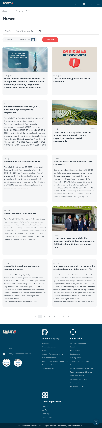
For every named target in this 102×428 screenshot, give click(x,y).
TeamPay (45, 414)
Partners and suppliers (78, 379)
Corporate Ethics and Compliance (55, 361)
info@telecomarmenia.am (20, 354)
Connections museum (50, 347)
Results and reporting (50, 358)
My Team (45, 410)
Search (50, 39)
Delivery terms (75, 358)
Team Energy (47, 417)
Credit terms (75, 354)
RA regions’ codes (77, 386)
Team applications (51, 401)
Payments (84, 3)
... (33, 39)
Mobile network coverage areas (82, 368)
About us (45, 343)
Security (73, 347)
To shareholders (48, 368)
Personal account (75, 3)
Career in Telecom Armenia (52, 354)
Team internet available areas (81, 372)
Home (4, 11)
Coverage (73, 365)
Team (8, 3)
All (40, 31)
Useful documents (77, 376)
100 (10, 348)
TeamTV (45, 406)
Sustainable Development (52, 365)
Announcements (24, 31)
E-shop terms (75, 350)
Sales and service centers (79, 361)
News (8, 31)
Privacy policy (75, 383)
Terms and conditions (78, 343)
